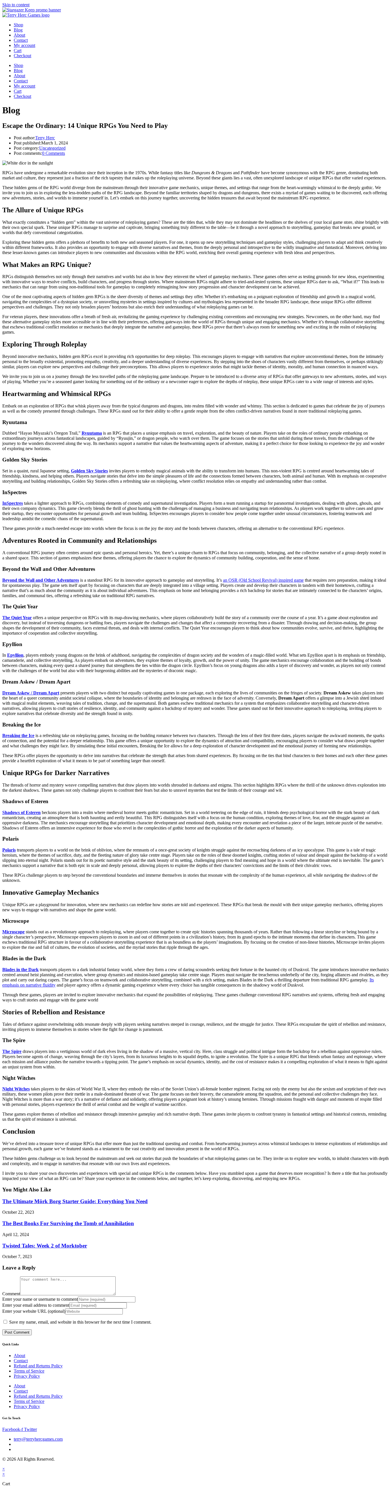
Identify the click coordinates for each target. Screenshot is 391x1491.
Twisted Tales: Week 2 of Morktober (44, 1246)
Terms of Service (29, 1371)
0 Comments (53, 153)
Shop (18, 24)
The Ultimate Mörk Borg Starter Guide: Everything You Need (75, 1201)
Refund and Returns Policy (38, 1365)
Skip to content (15, 4)
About (19, 35)
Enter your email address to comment (35, 1305)
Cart (17, 50)
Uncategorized (52, 148)
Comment (11, 1293)
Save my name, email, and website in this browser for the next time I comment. (80, 1322)
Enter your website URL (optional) (33, 1311)
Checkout (22, 55)
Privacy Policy (27, 1376)
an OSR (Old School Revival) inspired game (263, 580)
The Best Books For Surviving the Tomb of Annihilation (68, 1223)
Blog (18, 29)
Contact (21, 40)
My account (24, 45)
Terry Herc (45, 137)
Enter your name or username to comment (40, 1299)
